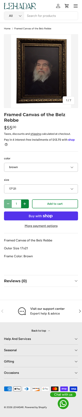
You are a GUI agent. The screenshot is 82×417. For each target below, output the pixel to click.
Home (7, 28)
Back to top (39, 330)
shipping (35, 134)
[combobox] (41, 16)
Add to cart (55, 204)
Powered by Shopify (36, 407)
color (7, 158)
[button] (66, 6)
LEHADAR (18, 407)
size (6, 180)
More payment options (41, 226)
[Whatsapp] (63, 403)
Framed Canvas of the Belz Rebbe (32, 28)
